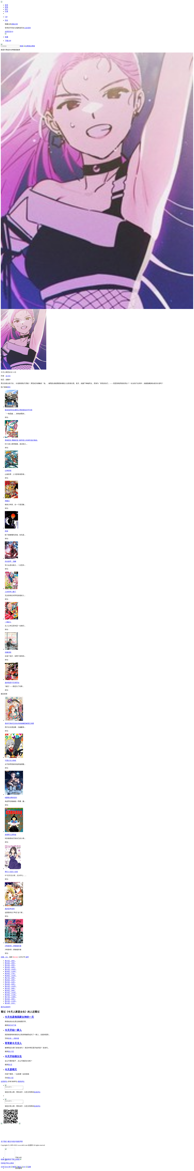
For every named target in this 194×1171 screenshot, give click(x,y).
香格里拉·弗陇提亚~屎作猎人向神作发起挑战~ (21, 440)
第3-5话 (10, 1078)
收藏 (2, 1159)
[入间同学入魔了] (11, 588)
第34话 (10, 963)
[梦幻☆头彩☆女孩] (13, 868)
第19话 (11, 992)
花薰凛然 (8, 652)
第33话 (10, 965)
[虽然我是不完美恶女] (11, 679)
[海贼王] (11, 498)
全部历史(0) (9, 31)
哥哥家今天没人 (13, 1043)
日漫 (6, 11)
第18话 (11, 995)
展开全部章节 (6, 1007)
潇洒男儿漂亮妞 (10, 834)
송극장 (8, 376)
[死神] (11, 528)
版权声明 (19, 1141)
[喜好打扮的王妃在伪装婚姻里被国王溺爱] (14, 720)
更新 (6, 7)
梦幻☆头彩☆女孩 (11, 872)
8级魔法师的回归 (11, 797)
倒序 (27, 957)
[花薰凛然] (11, 649)
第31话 (11, 969)
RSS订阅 (7, 1167)
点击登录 (27, 28)
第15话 (11, 1001)
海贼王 (7, 501)
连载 (5, 957)
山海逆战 (8, 470)
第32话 (10, 967)
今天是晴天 (11, 1069)
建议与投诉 (12, 1141)
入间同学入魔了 (10, 592)
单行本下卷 (12, 1025)
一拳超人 (8, 622)
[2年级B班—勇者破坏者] (14, 943)
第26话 (10, 980)
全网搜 (32, 46)
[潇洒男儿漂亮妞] (14, 831)
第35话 (15, 957)
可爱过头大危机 (10, 760)
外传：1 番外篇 (13, 1038)
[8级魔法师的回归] (14, 794)
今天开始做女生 (13, 1056)
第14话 (10, 1003)
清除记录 (14, 24)
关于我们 (4, 1141)
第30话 (11, 971)
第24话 (10, 984)
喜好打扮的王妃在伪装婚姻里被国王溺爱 (19, 723)
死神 (6, 531)
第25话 (10, 982)
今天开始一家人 (13, 1030)
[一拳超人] (11, 619)
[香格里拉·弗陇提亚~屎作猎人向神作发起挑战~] (11, 437)
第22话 (10, 988)
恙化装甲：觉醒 (10, 561)
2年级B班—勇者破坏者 (13, 946)
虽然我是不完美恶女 (12, 682)
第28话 (11, 975)
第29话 (10, 973)
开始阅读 (7, 1159)
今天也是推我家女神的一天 (19, 1017)
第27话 (10, 978)
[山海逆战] (11, 467)
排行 (6, 9)
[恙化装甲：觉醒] (11, 558)
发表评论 (37, 1092)
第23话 (11, 986)
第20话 (10, 990)
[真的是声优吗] (14, 905)
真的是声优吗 (10, 909)
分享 (2, 1167)
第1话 (10, 1064)
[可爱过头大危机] (14, 757)
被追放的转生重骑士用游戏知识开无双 (18, 410)
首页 (6, 5)
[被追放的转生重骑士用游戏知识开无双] (11, 407)
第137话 (11, 1051)
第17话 (11, 997)
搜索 (21, 46)
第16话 (10, 999)
